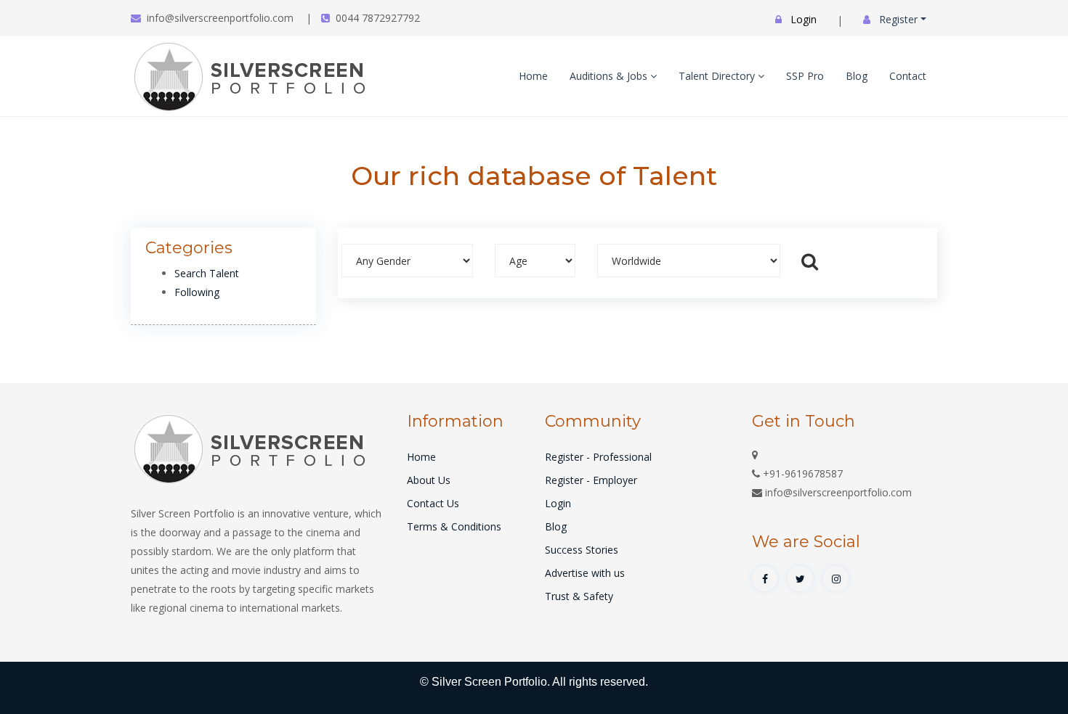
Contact (907, 76)
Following (196, 292)
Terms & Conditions (454, 526)
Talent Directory (718, 76)
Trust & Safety (579, 596)
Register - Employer (591, 480)
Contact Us (433, 503)
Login (558, 503)
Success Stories (581, 550)
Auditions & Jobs (610, 76)
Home (533, 76)
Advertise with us (585, 573)
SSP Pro (805, 76)
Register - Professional (598, 457)
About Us (428, 480)
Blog (856, 76)
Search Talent (206, 273)
